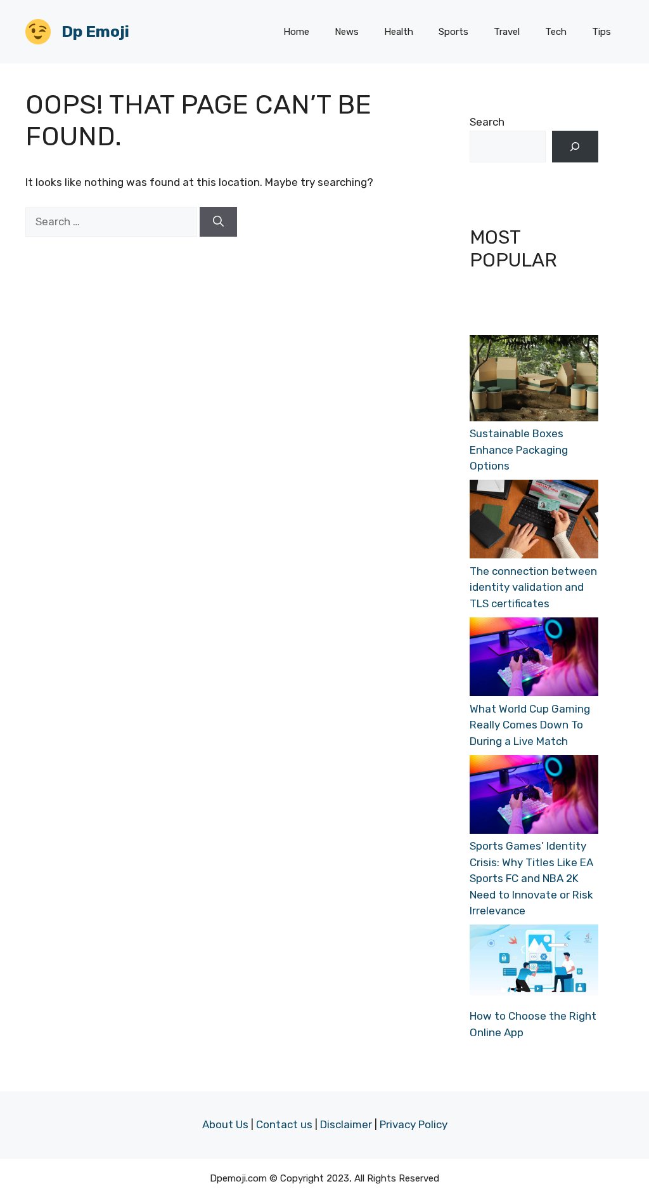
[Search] (218, 222)
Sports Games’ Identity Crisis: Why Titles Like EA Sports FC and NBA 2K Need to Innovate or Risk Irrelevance (531, 878)
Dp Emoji (95, 31)
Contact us (284, 1124)
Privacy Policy (413, 1124)
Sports (453, 31)
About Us (225, 1124)
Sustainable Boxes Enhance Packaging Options (519, 449)
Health (398, 31)
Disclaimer (346, 1124)
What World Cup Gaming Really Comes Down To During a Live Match (530, 724)
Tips (601, 31)
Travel (507, 31)
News (347, 31)
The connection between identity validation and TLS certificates (533, 587)
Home (296, 31)
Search (487, 121)
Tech (556, 31)
